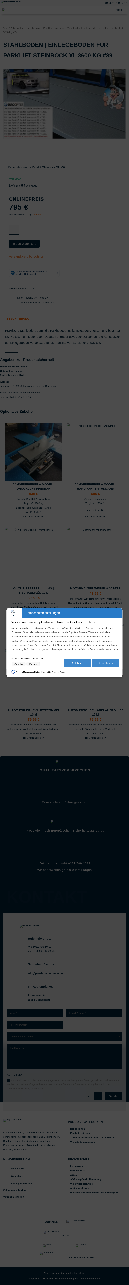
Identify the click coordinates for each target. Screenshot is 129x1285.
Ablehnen (77, 663)
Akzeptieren (106, 663)
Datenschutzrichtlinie (21, 659)
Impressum (38, 659)
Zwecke (18, 664)
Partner (33, 664)
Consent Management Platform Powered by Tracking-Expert (40, 672)
